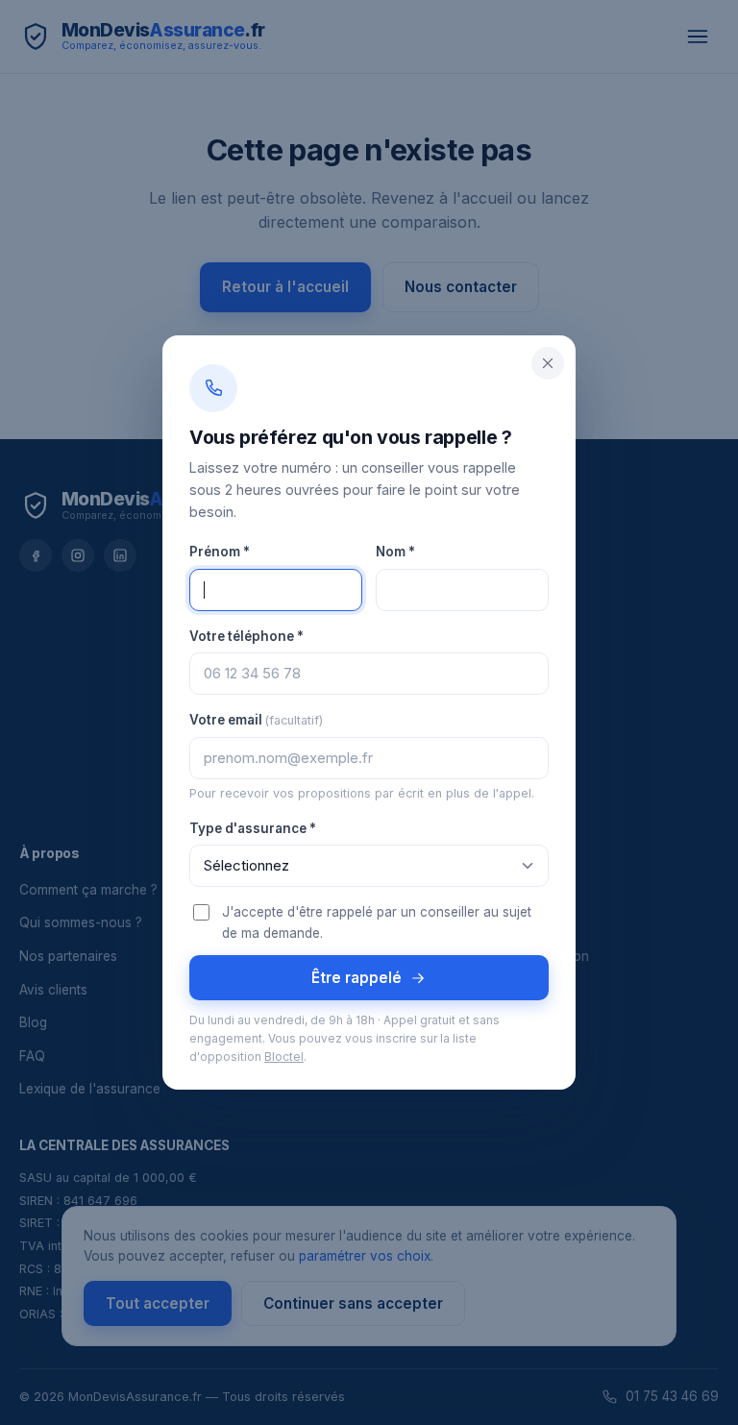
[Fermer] (547, 363)
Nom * (395, 551)
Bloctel (284, 1057)
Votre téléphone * (246, 636)
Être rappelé (356, 978)
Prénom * (219, 551)
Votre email (256, 719)
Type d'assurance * (252, 828)
